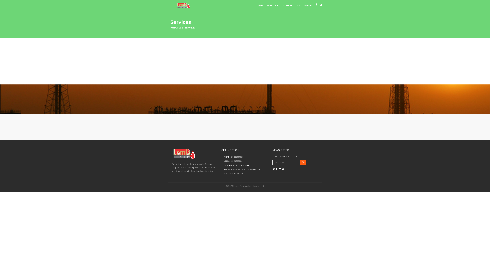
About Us (272, 5)
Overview (287, 5)
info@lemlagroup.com (239, 165)
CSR (298, 5)
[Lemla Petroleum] (183, 5)
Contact (309, 5)
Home (261, 5)
